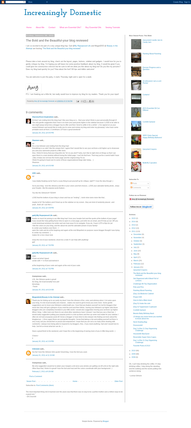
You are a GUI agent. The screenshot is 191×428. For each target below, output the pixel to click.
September (138, 244)
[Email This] (82, 101)
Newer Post (31, 381)
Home (29, 27)
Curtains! (146, 95)
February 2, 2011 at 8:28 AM (42, 371)
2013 (134, 225)
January (137, 267)
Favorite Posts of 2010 (141, 346)
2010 (134, 351)
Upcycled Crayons (150, 149)
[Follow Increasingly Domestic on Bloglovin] (141, 208)
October (137, 241)
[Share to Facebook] (90, 101)
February (137, 264)
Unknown (36, 349)
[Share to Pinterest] (92, 101)
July (135, 247)
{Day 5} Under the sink (141, 303)
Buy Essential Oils (93, 27)
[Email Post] (77, 101)
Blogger (106, 421)
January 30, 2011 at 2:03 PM (43, 341)
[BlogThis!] (84, 101)
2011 (134, 231)
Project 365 (137, 297)
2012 (134, 228)
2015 (134, 218)
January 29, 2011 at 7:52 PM (43, 269)
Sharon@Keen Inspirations (43, 117)
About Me (40, 27)
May (135, 254)
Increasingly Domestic (62, 13)
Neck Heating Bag (140, 322)
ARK (34, 173)
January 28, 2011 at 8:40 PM (43, 133)
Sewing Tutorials (112, 27)
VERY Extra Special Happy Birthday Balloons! (152, 136)
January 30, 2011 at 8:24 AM (43, 290)
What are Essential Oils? (70, 27)
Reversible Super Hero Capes (144, 337)
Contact (52, 27)
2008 (134, 357)
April (135, 257)
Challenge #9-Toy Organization (145, 284)
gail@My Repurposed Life (42, 215)
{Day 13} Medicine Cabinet (143, 294)
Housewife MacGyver (141, 334)
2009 (134, 354)
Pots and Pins (138, 287)
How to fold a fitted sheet (142, 300)
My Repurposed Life (82, 46)
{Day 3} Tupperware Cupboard (145, 307)
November (138, 238)
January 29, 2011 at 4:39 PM (43, 208)
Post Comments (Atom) (45, 385)
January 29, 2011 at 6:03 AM (43, 166)
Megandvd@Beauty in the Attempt (45, 297)
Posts (134, 183)
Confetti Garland (149, 122)
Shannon (35, 140)
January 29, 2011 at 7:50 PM (43, 245)
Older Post (118, 381)
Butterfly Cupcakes (150, 163)
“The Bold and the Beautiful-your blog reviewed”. (61, 48)
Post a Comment (35, 376)
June (136, 251)
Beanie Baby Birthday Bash (143, 313)
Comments (136, 188)
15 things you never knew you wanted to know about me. (147, 318)
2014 (134, 222)
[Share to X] (87, 101)
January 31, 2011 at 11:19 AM (43, 355)
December (138, 234)
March (136, 261)
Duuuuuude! (138, 325)
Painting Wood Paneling (152, 54)
